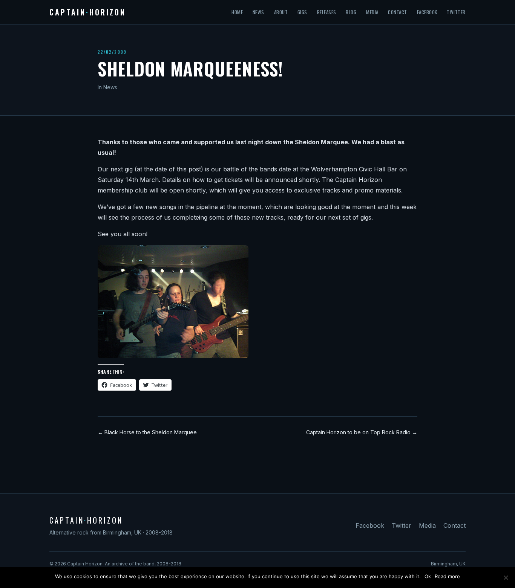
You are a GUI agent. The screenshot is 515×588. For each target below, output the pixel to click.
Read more (447, 576)
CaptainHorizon (87, 12)
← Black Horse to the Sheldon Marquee (147, 432)
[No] (505, 577)
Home (237, 12)
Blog (351, 12)
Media (372, 12)
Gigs (302, 12)
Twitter (456, 12)
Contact (397, 12)
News (258, 12)
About (281, 12)
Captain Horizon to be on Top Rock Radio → (361, 432)
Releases (326, 12)
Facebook (427, 12)
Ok (428, 576)
